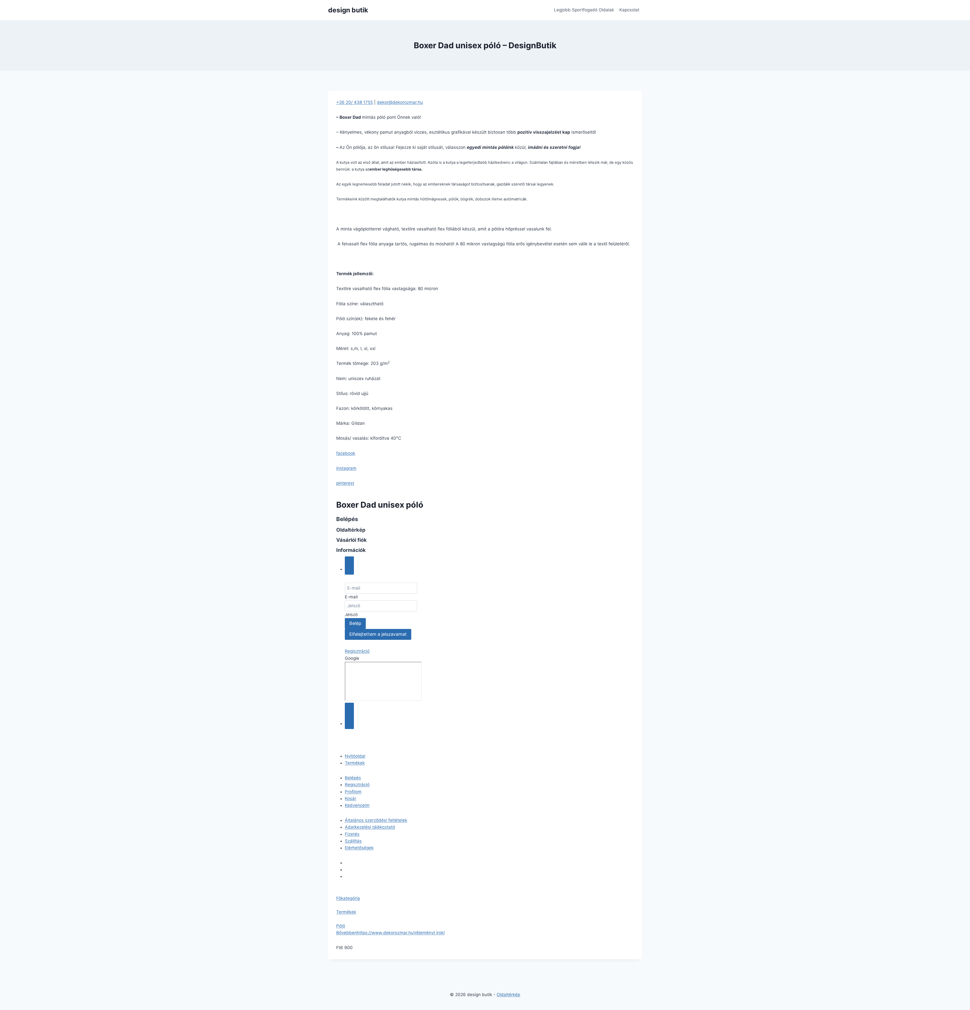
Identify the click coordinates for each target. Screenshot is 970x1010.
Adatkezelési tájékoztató (370, 827)
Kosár (350, 798)
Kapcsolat (629, 9)
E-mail (351, 596)
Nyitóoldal (355, 756)
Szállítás (353, 840)
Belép (355, 623)
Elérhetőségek (359, 847)
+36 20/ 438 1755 (354, 102)
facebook (345, 453)
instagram (346, 468)
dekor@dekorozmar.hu (400, 102)
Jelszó (351, 614)
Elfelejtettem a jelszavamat (378, 634)
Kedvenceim (357, 805)
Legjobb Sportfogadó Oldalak (584, 9)
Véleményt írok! (429, 932)
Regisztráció (357, 651)
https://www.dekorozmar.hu (385, 932)
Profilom (353, 791)
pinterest (345, 483)
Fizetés (352, 834)
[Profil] (349, 565)
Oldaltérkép (508, 994)
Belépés (353, 777)
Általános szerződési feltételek (376, 820)
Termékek (355, 762)
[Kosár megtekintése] (349, 716)
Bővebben (346, 932)
